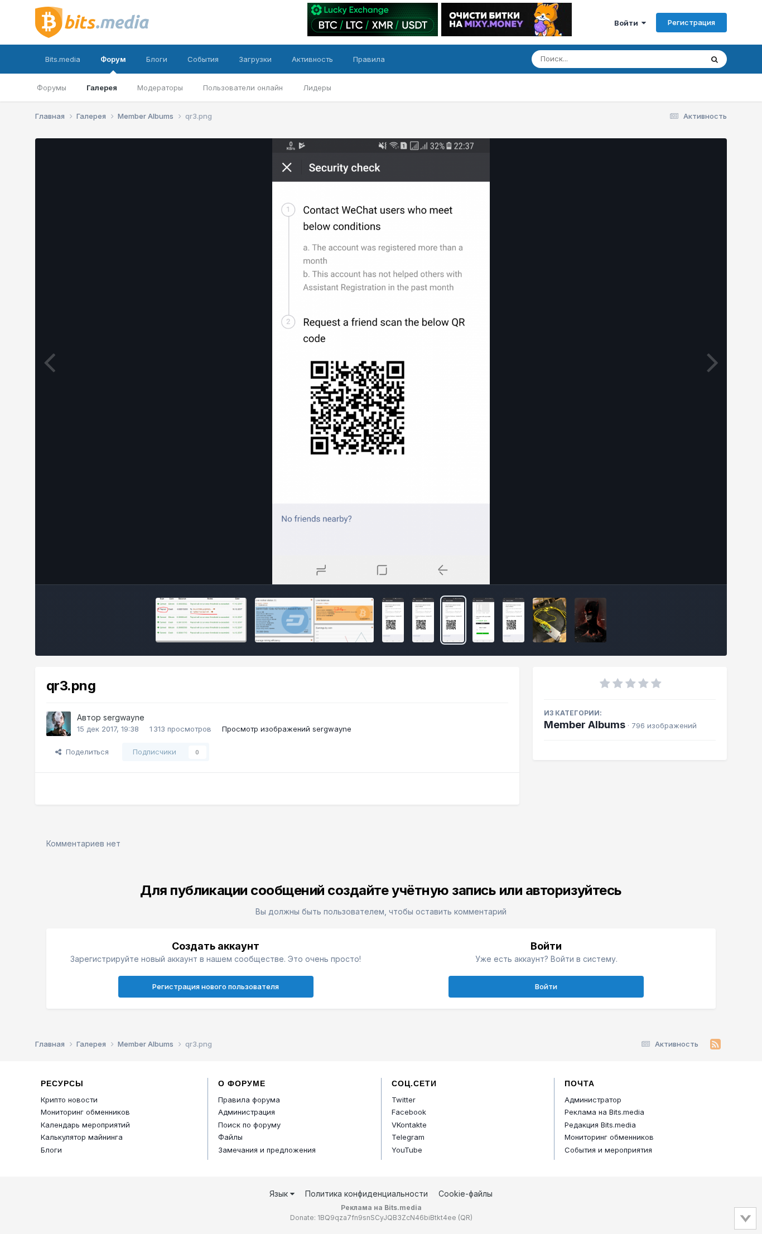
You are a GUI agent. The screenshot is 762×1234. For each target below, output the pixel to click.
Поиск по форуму (249, 1124)
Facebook (409, 1111)
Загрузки (255, 59)
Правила (369, 59)
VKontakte (409, 1124)
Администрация (246, 1111)
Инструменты (678, 564)
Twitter (404, 1099)
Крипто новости (69, 1099)
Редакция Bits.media (600, 1124)
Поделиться (85, 751)
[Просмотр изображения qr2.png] (483, 620)
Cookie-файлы (465, 1193)
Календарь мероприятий (85, 1124)
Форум (113, 59)
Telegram (408, 1137)
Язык (279, 1193)
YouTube (407, 1149)
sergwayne (123, 717)
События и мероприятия (608, 1149)
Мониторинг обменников (85, 1111)
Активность (312, 59)
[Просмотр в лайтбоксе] (380, 361)
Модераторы (160, 87)
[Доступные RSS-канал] (715, 1044)
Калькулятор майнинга (82, 1137)
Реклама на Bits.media (604, 1111)
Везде (677, 59)
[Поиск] (714, 59)
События (203, 59)
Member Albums (584, 724)
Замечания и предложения (267, 1149)
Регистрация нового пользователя (215, 986)
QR (465, 1217)
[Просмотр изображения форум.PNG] (314, 620)
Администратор (593, 1099)
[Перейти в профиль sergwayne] (58, 724)
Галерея (101, 87)
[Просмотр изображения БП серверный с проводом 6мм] (549, 620)
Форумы (51, 87)
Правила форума (249, 1099)
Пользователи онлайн (243, 87)
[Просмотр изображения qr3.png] (453, 620)
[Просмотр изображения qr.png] (513, 620)
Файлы (230, 1137)
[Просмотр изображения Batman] (590, 620)
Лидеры (317, 87)
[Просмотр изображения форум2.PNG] (201, 620)
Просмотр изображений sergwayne (286, 728)
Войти (628, 22)
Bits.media (62, 59)
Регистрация (691, 22)
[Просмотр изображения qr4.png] (393, 620)
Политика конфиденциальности (366, 1193)
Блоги (156, 59)
